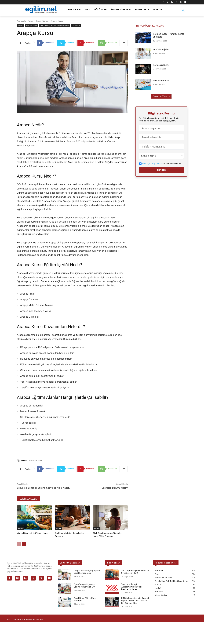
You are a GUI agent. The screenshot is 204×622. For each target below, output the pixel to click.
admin (24, 460)
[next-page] (24, 544)
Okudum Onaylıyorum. (162, 163)
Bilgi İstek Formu (161, 113)
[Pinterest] (176, 2)
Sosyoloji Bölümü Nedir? (115, 487)
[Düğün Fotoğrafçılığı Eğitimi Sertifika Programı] (64, 574)
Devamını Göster (160, 96)
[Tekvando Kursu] (143, 84)
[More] (124, 43)
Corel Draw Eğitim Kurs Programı (84, 599)
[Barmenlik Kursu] (143, 69)
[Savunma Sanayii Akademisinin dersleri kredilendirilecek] (112, 588)
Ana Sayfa (21, 21)
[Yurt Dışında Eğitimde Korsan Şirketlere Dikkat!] (112, 574)
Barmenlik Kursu (161, 65)
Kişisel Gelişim (42, 21)
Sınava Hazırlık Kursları (60, 25)
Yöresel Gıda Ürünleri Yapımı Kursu (32, 533)
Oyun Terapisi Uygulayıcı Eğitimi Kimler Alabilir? (85, 585)
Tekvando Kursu (161, 80)
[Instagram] (167, 2)
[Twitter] (181, 2)
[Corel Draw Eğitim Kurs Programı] (64, 602)
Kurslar (31, 21)
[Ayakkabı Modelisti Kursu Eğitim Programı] (72, 517)
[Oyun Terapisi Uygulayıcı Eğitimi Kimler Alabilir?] (64, 588)
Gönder (161, 169)
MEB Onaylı (44, 25)
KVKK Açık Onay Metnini (152, 163)
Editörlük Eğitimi (161, 49)
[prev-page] (19, 544)
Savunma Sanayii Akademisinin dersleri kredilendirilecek (131, 586)
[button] (183, 12)
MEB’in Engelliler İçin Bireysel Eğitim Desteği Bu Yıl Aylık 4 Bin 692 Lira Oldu (135, 600)
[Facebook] (163, 2)
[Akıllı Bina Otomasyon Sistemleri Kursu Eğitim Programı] (110, 517)
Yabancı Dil (76, 25)
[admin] (19, 460)
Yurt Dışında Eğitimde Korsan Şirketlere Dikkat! (135, 571)
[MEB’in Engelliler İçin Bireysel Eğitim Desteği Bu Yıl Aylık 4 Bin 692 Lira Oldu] (112, 602)
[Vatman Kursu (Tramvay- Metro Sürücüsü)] (143, 37)
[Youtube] (185, 2)
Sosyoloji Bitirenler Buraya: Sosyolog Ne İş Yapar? (43, 487)
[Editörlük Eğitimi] (143, 53)
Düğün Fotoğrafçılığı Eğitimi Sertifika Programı (87, 571)
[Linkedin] (172, 2)
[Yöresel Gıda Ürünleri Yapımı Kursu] (34, 517)
